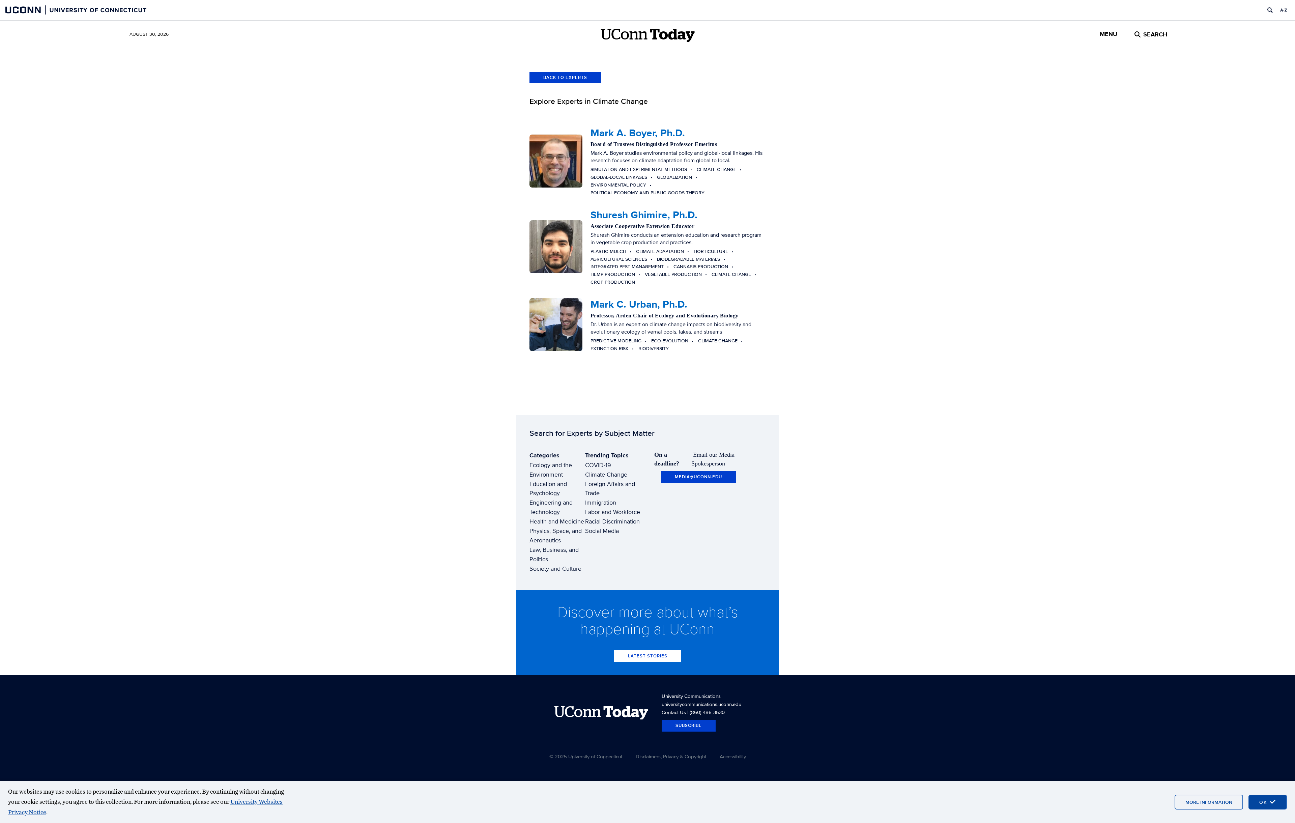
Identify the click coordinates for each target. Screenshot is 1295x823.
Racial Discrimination (612, 521)
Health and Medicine (556, 521)
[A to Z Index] (1283, 10)
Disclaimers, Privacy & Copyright (671, 756)
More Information (1208, 802)
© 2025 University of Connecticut (585, 756)
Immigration (600, 502)
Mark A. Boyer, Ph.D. (638, 132)
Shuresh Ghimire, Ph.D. (644, 214)
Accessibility (733, 756)
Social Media (602, 531)
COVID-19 (598, 465)
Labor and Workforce (612, 512)
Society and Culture (555, 568)
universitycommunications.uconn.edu (701, 704)
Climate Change (606, 474)
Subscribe (688, 725)
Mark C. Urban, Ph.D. (639, 304)
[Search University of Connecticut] (1270, 10)
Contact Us (674, 712)
